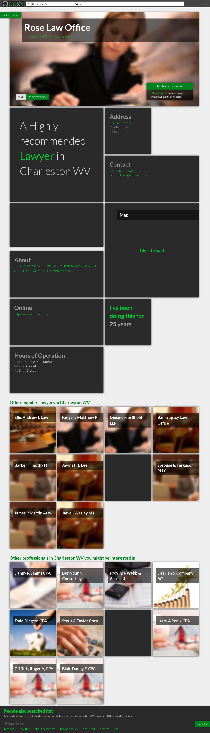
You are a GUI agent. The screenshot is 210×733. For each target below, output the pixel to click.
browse (104, 729)
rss (116, 729)
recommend (37, 97)
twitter (25, 729)
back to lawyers (10, 15)
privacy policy (69, 729)
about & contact (45, 729)
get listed (89, 729)
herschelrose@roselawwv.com (129, 175)
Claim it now (157, 93)
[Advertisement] (56, 225)
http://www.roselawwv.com (32, 314)
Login (205, 3)
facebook (10, 729)
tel (123, 170)
